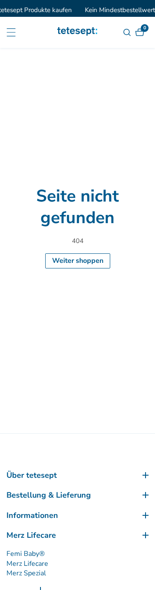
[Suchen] (128, 32)
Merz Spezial (26, 573)
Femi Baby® (25, 553)
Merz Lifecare (27, 563)
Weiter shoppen (77, 260)
